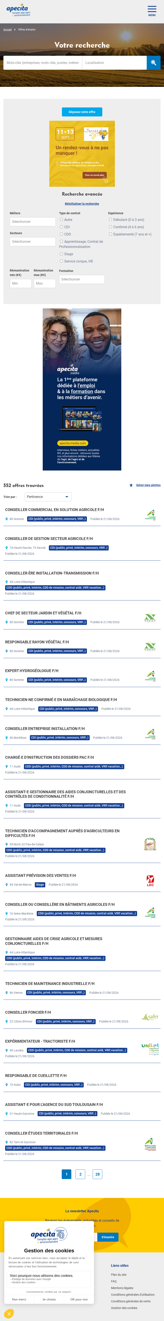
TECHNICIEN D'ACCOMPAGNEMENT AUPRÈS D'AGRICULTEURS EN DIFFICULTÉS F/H (62, 833)
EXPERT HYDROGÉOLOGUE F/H (32, 670)
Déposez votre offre (82, 112)
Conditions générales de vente (131, 1301)
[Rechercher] (154, 63)
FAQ (114, 1281)
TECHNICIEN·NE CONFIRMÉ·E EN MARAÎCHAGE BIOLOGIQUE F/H (61, 699)
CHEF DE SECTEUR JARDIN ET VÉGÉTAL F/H (43, 613)
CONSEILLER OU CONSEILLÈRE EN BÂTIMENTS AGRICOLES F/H (60, 904)
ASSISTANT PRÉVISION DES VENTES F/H (40, 875)
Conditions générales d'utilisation (133, 1294)
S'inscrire (108, 1237)
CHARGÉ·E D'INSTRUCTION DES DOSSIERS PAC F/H (49, 757)
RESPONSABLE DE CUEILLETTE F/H (36, 1075)
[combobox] (114, 63)
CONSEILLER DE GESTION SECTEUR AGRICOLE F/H (49, 538)
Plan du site (118, 1274)
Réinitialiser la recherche (82, 203)
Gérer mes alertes (148, 485)
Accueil (7, 29)
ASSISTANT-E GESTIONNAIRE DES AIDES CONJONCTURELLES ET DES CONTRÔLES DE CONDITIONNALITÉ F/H (65, 794)
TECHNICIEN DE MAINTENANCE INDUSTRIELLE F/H (50, 983)
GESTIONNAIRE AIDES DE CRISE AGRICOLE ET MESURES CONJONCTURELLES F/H (53, 941)
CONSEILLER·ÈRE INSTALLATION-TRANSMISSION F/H (52, 573)
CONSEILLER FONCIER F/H (28, 1012)
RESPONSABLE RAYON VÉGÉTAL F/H (37, 642)
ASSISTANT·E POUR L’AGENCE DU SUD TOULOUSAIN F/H (54, 1104)
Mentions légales (122, 1288)
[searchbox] (114, 63)
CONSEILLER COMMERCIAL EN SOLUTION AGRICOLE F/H (54, 509)
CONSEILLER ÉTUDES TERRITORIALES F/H (41, 1133)
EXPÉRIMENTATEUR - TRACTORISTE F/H (40, 1041)
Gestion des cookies (124, 1308)
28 (97, 1174)
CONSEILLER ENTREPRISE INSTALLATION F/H (45, 728)
